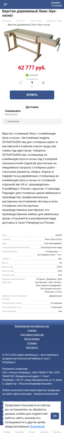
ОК (55, 416)
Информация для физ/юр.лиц (32, 326)
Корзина (55, 2)
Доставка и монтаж (32, 334)
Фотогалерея (32, 338)
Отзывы (32, 343)
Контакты (32, 347)
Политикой (37, 426)
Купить (32, 95)
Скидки (32, 330)
